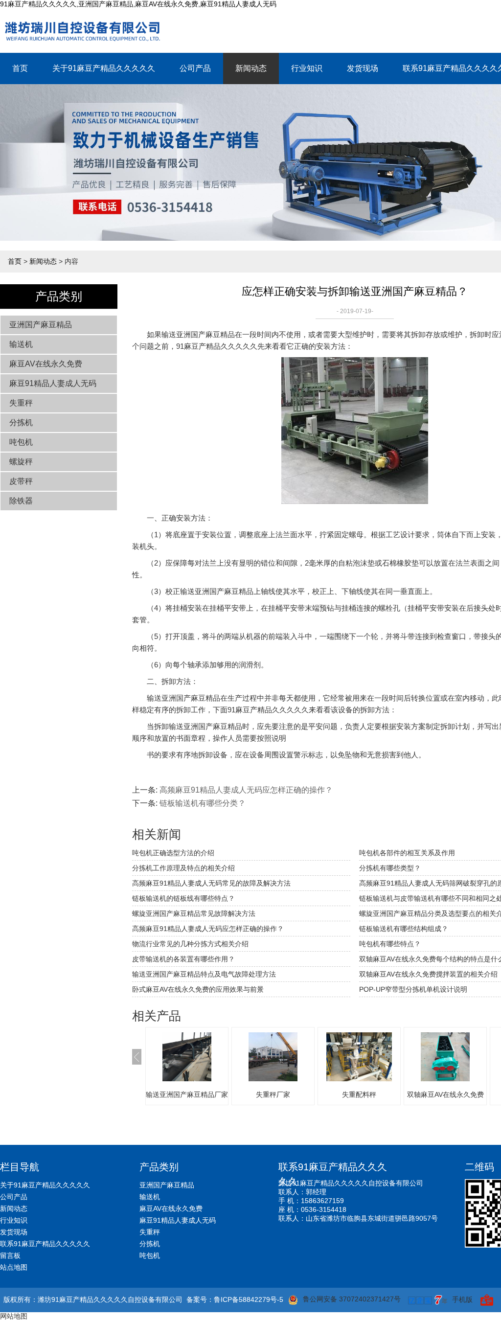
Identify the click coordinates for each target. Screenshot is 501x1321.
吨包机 (21, 442)
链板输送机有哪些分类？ (202, 803)
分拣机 (21, 422)
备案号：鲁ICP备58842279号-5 (234, 1299)
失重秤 (21, 403)
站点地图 (13, 1267)
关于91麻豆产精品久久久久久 (103, 68)
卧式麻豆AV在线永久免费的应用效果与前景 (198, 989)
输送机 (21, 344)
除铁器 (21, 501)
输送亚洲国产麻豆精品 (198, 334)
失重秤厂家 (273, 1094)
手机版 (462, 1299)
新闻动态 (251, 68)
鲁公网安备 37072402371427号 (352, 1299)
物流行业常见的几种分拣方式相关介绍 (190, 944)
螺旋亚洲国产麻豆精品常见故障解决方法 (193, 913)
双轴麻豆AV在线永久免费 (445, 1094)
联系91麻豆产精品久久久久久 (45, 1244)
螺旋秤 (21, 461)
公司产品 (195, 68)
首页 (20, 68)
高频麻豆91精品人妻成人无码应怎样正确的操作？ (208, 929)
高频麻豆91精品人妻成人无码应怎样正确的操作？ (246, 790)
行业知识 (306, 68)
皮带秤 (21, 481)
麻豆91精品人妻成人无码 (52, 383)
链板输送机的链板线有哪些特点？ (183, 898)
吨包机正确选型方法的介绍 (173, 853)
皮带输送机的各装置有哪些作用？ (183, 959)
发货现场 (362, 68)
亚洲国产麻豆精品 (40, 324)
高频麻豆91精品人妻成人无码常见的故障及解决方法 (211, 883)
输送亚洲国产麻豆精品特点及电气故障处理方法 (204, 974)
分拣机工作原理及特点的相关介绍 (183, 868)
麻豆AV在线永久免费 (45, 364)
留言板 (10, 1255)
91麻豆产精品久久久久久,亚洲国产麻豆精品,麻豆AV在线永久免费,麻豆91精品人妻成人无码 (138, 4)
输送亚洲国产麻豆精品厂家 (187, 1094)
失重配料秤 (359, 1094)
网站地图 (13, 1316)
